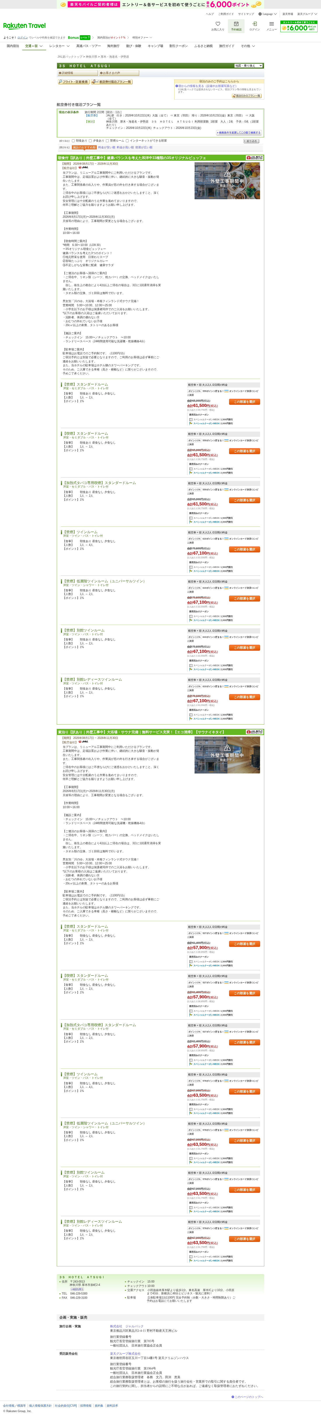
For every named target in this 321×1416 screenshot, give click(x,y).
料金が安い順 (106, 147)
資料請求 (112, 1405)
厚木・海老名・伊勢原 (115, 56)
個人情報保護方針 (40, 1405)
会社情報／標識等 (14, 1405)
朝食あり (81, 140)
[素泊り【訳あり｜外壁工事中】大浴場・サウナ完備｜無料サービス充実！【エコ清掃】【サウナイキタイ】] (227, 755)
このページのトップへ (249, 1397)
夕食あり (98, 140)
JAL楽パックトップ (69, 56)
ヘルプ (210, 14)
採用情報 (85, 1405)
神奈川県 (91, 56)
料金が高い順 (125, 147)
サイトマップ (246, 14)
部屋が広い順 (143, 147)
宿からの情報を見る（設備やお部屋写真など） (208, 86)
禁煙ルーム (117, 140)
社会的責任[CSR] (66, 1405)
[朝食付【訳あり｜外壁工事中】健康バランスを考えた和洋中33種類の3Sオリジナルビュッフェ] (227, 180)
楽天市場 (288, 14)
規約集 (99, 1405)
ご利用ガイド (226, 14)
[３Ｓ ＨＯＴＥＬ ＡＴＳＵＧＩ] (77, 1289)
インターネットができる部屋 (148, 140)
